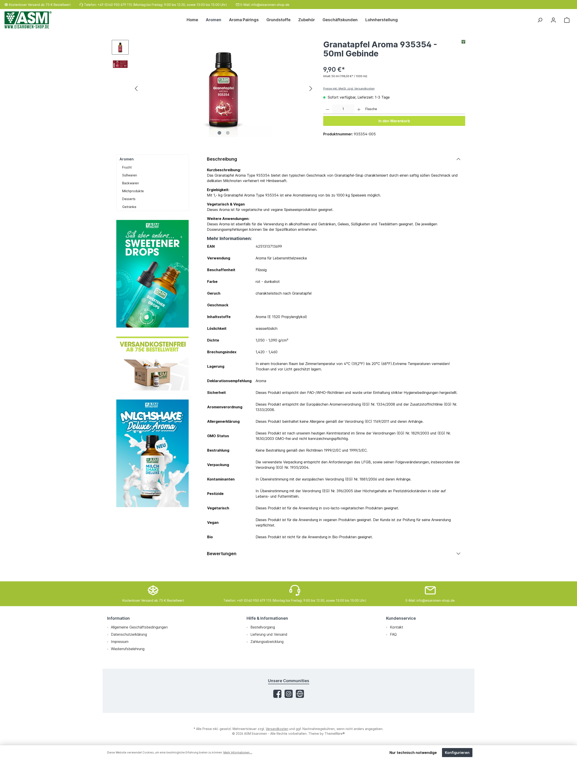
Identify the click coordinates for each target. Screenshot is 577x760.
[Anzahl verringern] (327, 109)
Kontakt (396, 627)
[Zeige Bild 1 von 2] (219, 133)
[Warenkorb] (566, 20)
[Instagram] (289, 694)
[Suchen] (539, 20)
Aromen (126, 159)
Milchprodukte (133, 191)
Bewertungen (221, 553)
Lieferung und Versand (268, 634)
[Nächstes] (310, 88)
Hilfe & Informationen (267, 618)
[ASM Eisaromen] (463, 50)
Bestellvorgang (262, 627)
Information (118, 618)
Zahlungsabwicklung (267, 641)
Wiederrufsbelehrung (127, 649)
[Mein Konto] (553, 20)
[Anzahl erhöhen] (359, 109)
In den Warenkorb (394, 121)
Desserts (128, 199)
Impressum (119, 641)
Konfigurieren (457, 752)
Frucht (127, 167)
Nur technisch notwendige (413, 752)
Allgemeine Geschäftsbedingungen (139, 627)
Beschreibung (222, 159)
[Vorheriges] (136, 88)
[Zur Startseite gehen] (28, 19)
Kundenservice (401, 618)
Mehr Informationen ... (237, 752)
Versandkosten (277, 729)
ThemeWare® (335, 733)
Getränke (129, 207)
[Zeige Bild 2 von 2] (228, 133)
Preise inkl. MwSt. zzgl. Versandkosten (349, 88)
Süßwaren (129, 175)
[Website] (300, 694)
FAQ (393, 634)
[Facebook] (277, 694)
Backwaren (130, 183)
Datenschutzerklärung (129, 634)
